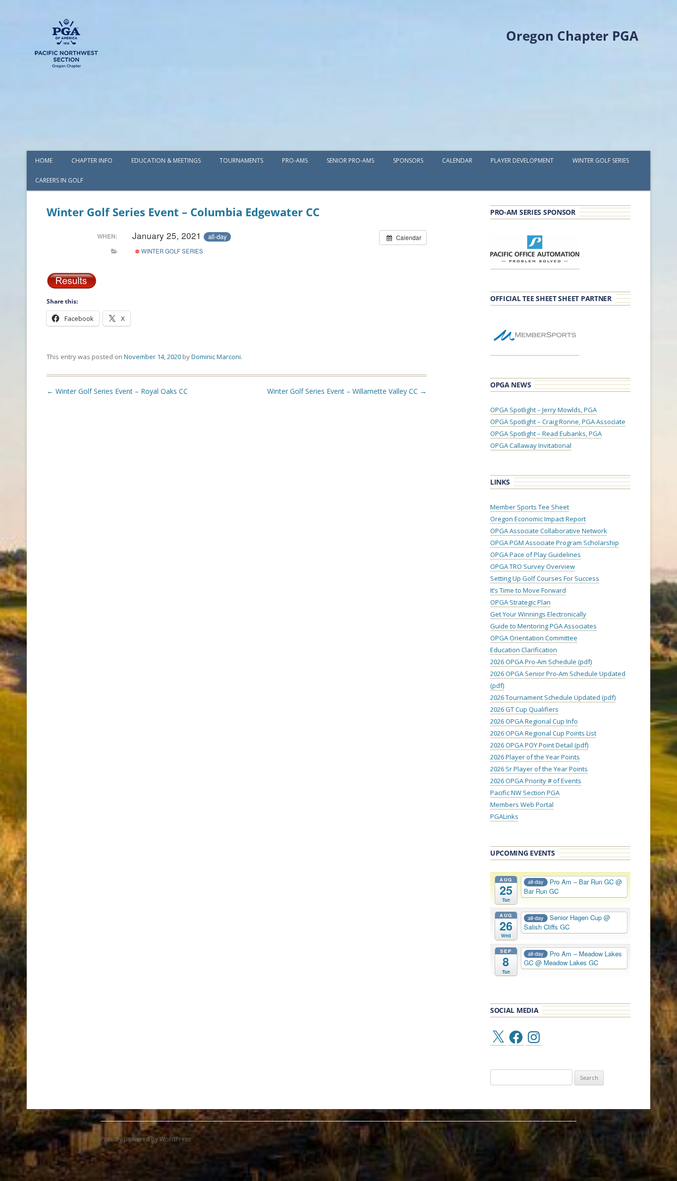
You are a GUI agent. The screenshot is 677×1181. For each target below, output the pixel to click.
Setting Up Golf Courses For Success (544, 578)
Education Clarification (523, 649)
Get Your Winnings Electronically (538, 614)
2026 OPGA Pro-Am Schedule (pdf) (541, 661)
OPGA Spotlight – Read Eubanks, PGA (546, 433)
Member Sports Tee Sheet (529, 506)
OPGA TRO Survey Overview (532, 566)
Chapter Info (92, 160)
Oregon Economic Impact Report (538, 518)
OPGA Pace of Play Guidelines (535, 554)
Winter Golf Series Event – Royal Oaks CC (117, 391)
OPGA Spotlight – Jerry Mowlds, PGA (543, 409)
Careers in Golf (59, 180)
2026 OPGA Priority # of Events (535, 780)
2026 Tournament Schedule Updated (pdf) (553, 697)
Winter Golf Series (600, 160)
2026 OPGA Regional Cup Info (534, 721)
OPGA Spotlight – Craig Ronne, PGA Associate (557, 421)
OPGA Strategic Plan (520, 602)
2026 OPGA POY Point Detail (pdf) (539, 745)
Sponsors (408, 160)
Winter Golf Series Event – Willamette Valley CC (347, 391)
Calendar (457, 160)
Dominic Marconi (216, 356)
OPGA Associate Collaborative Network (548, 530)
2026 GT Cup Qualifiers (524, 709)
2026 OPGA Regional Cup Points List (543, 733)
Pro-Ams (295, 160)
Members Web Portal (522, 804)
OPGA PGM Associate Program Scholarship (554, 542)
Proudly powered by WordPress (146, 1139)
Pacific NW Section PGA (525, 792)
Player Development (522, 160)
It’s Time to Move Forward (528, 590)
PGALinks (504, 816)
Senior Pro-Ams (350, 160)
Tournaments (241, 160)
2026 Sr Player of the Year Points (539, 768)
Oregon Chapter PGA (572, 36)
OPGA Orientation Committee (533, 637)
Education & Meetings (166, 160)
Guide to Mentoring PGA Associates (543, 626)
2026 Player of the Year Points (535, 756)
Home (44, 160)
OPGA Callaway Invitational (530, 445)
